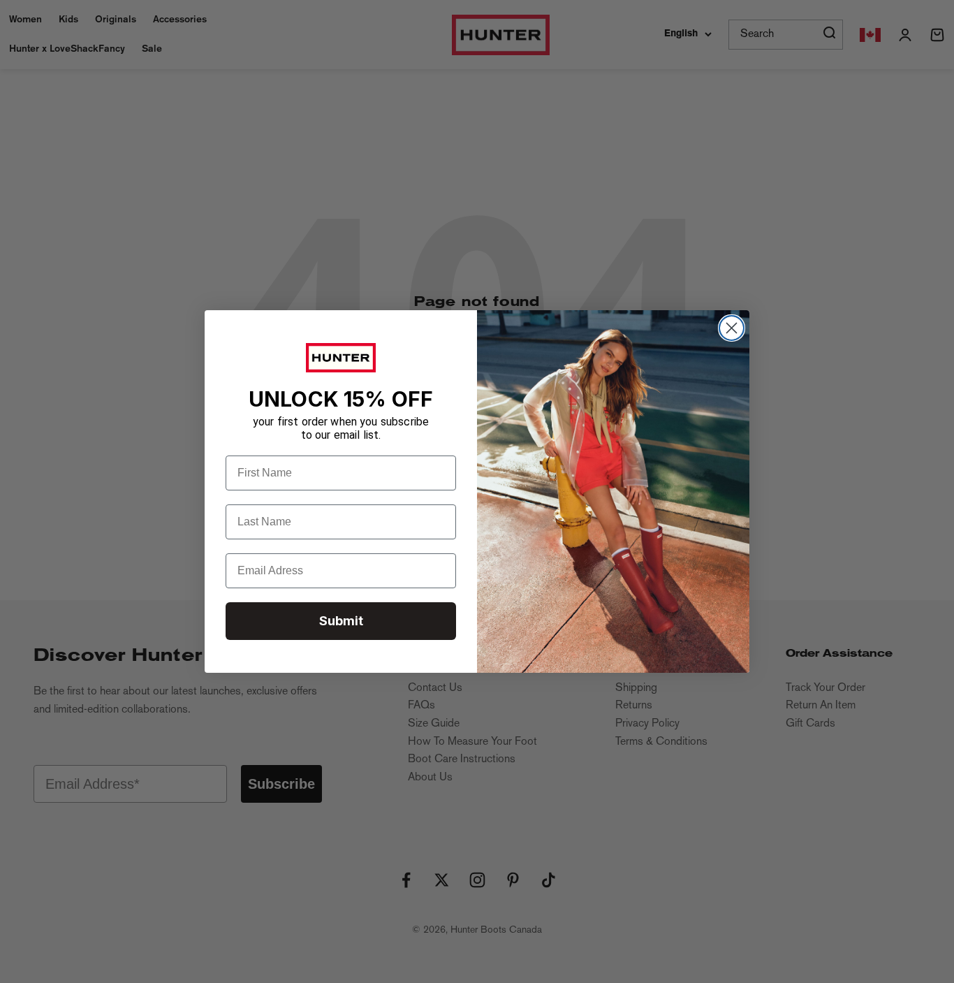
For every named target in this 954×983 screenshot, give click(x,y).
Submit (341, 620)
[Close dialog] (731, 328)
